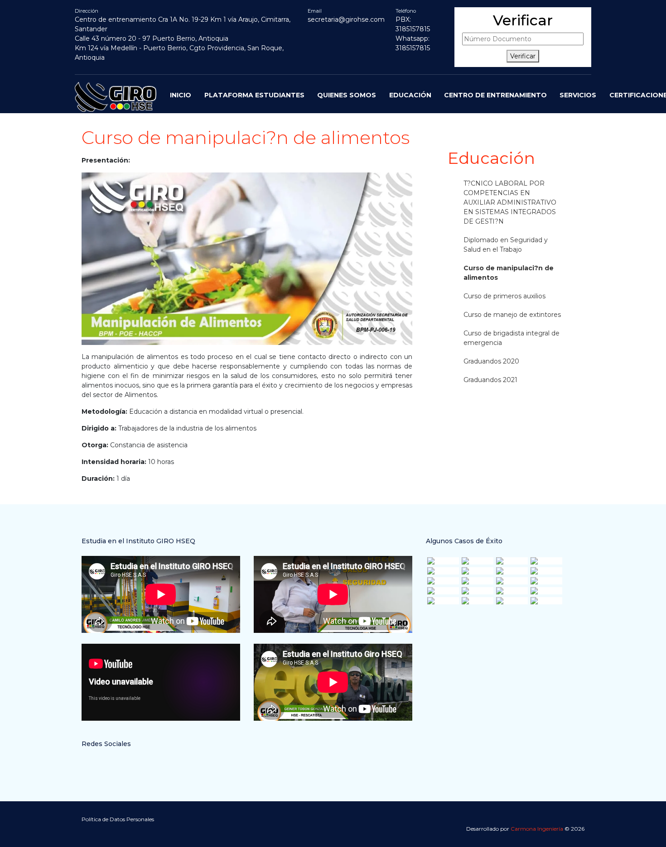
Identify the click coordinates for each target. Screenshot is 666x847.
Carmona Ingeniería (537, 828)
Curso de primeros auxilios (504, 296)
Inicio (180, 95)
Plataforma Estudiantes (254, 95)
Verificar (523, 56)
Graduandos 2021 (490, 380)
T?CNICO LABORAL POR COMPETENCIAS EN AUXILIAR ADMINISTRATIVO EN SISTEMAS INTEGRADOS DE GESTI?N (509, 202)
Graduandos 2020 (491, 361)
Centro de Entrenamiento (495, 95)
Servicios (578, 95)
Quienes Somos (346, 95)
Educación (410, 95)
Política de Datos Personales (118, 819)
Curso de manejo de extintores (512, 315)
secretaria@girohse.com (346, 19)
